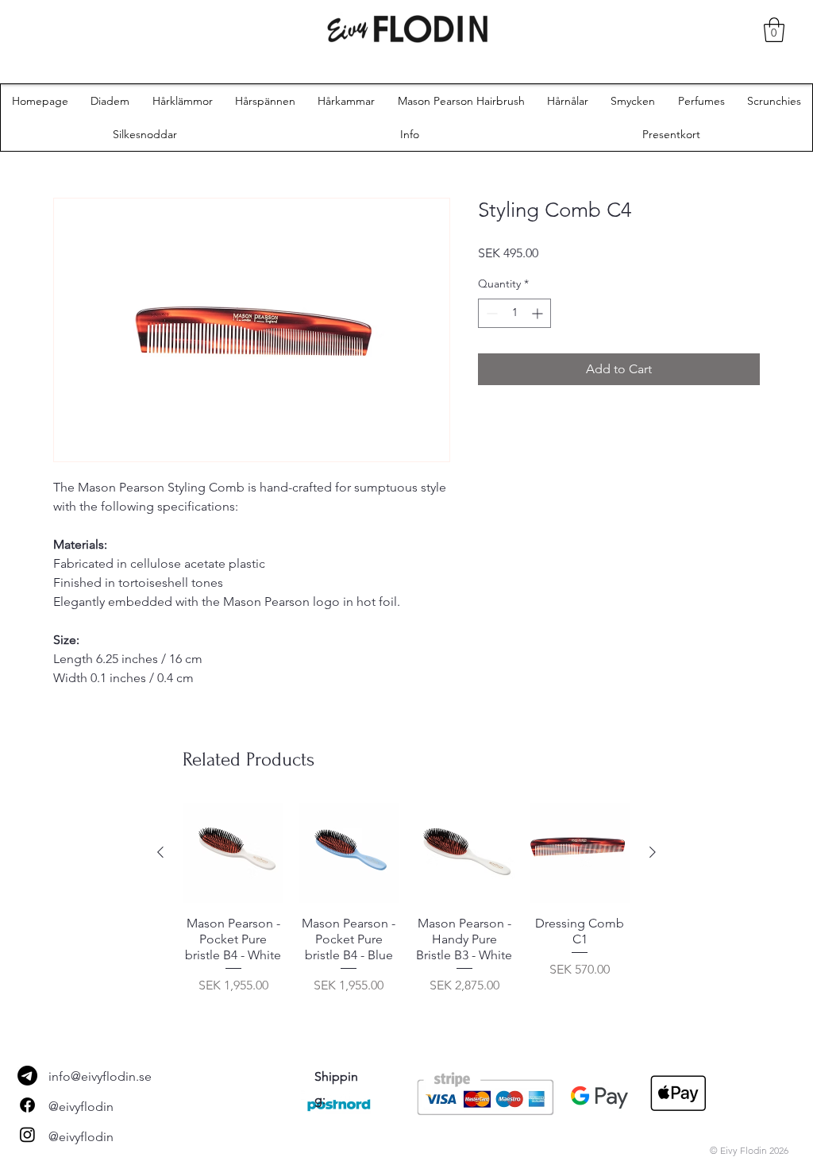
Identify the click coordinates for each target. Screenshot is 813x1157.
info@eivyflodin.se (100, 1076)
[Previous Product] (160, 852)
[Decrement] (490, 313)
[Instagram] (27, 1134)
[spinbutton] (514, 313)
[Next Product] (652, 852)
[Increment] (539, 313)
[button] (774, 29)
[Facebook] (27, 1105)
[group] (406, 906)
